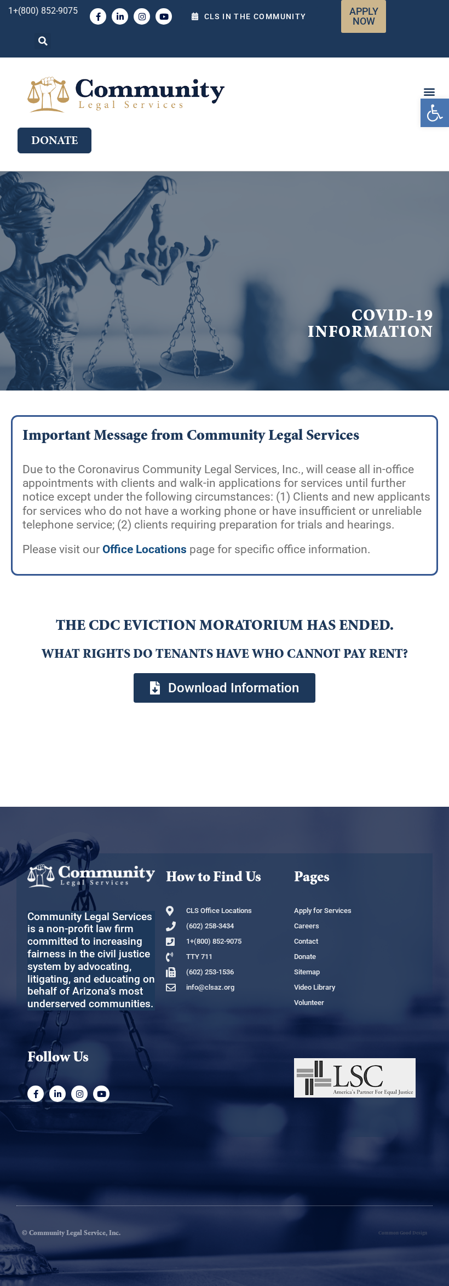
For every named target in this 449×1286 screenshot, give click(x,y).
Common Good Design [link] (402, 1233)
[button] (42, 41)
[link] (435, 113)
